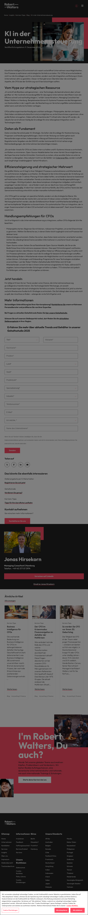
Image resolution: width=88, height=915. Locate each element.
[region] (44, 903)
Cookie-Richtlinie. (72, 905)
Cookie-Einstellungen (10, 910)
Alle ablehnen (77, 910)
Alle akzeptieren (61, 910)
